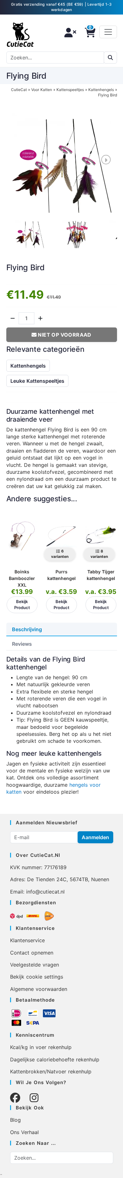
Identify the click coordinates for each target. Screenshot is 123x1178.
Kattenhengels (101, 89)
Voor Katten (41, 89)
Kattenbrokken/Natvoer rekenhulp (50, 1071)
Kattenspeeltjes (70, 89)
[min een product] (12, 318)
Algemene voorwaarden (38, 989)
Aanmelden (95, 837)
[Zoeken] (110, 58)
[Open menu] (108, 32)
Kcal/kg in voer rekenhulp (41, 1047)
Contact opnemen (31, 952)
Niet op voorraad (64, 335)
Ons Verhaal (24, 1132)
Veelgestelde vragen (34, 964)
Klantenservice (27, 940)
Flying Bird (107, 95)
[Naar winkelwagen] (88, 33)
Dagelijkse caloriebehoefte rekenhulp (54, 1059)
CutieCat (19, 89)
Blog (15, 1120)
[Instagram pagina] (34, 1098)
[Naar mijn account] (68, 33)
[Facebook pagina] (15, 1098)
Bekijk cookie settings (36, 977)
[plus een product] (40, 318)
